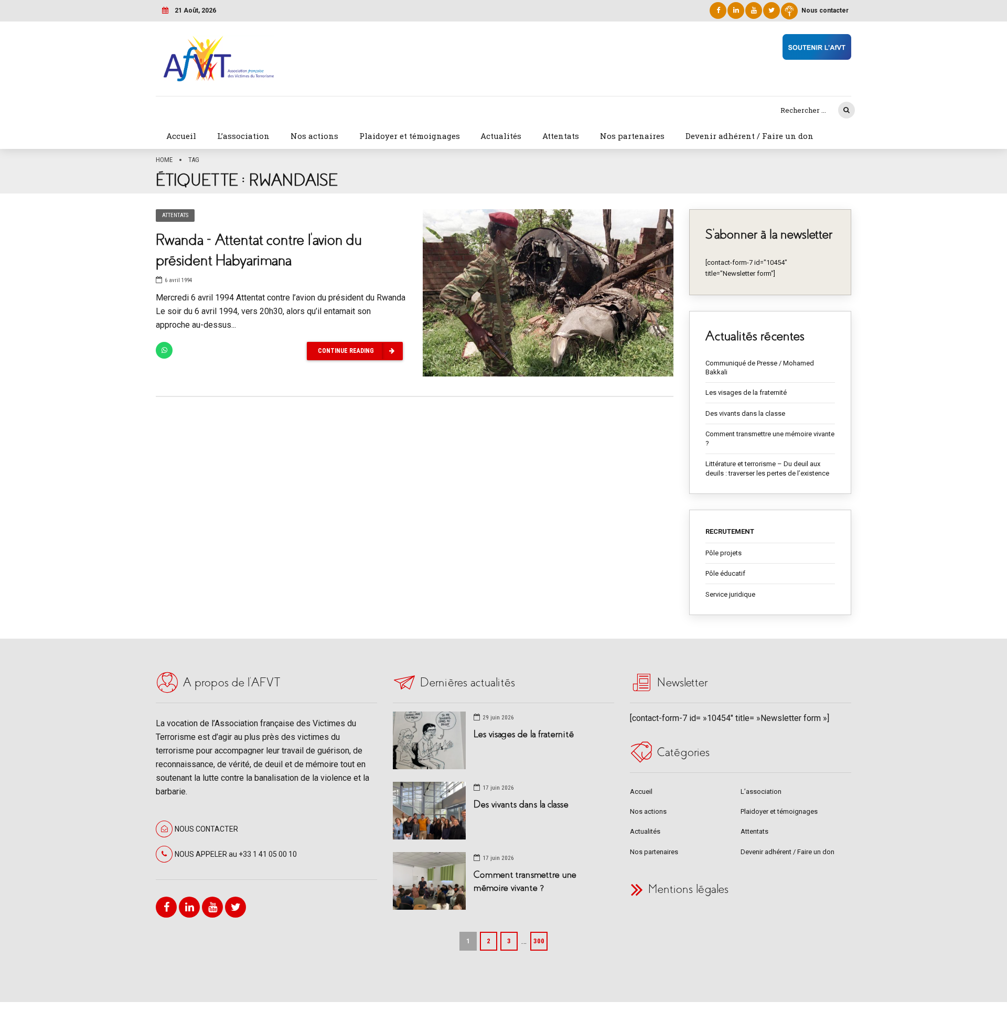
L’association (243, 136)
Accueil (181, 136)
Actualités (500, 136)
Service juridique (730, 594)
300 (538, 941)
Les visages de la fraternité (746, 392)
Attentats (560, 136)
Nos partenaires (632, 136)
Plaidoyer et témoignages (409, 136)
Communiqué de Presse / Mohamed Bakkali (759, 367)
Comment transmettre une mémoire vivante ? (769, 438)
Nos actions (314, 136)
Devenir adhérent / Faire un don (749, 136)
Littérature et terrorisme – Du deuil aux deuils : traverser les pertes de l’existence (767, 468)
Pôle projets (723, 553)
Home (164, 160)
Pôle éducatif (725, 573)
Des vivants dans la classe (745, 413)
